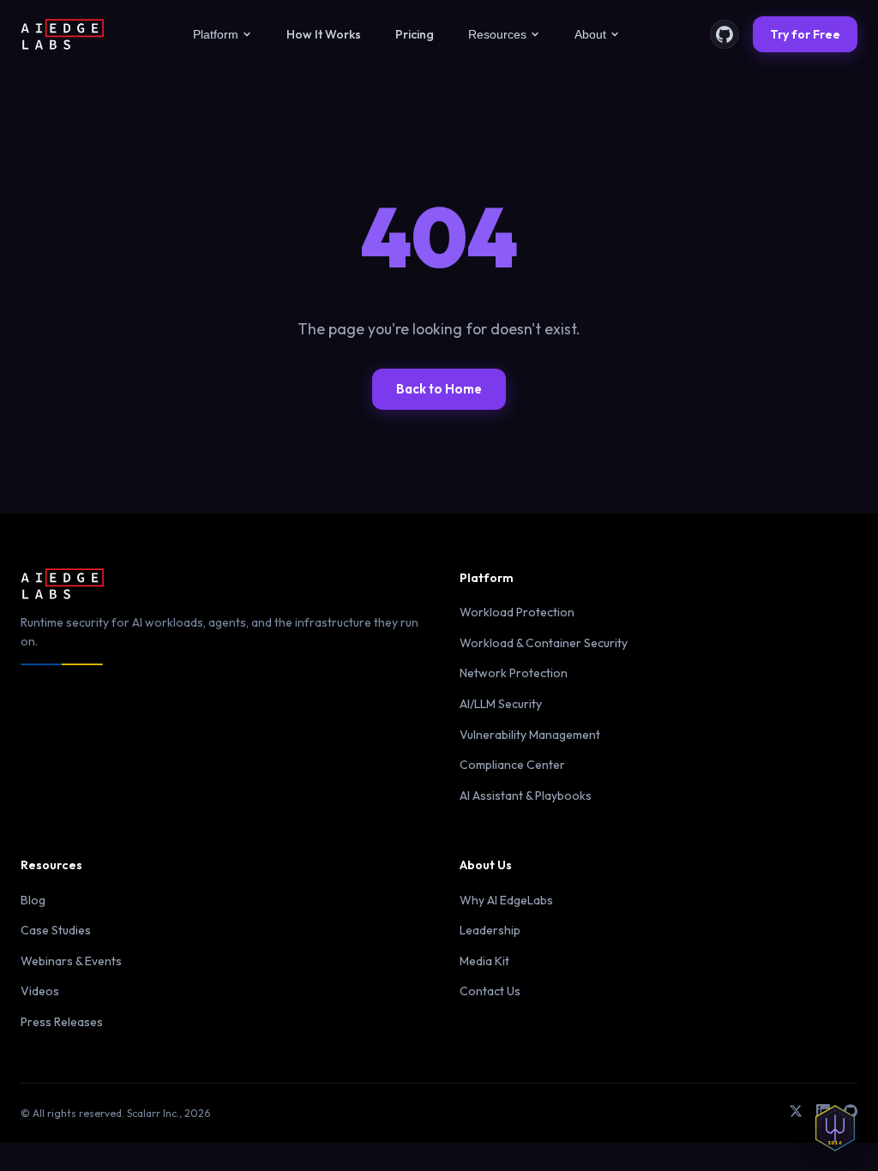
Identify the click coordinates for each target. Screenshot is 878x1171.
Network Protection (514, 673)
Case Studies (56, 930)
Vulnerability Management (530, 734)
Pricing (414, 34)
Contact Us (490, 991)
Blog (33, 900)
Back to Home (439, 389)
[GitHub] (724, 34)
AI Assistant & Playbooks (526, 795)
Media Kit (484, 961)
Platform (215, 34)
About (590, 34)
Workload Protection (517, 612)
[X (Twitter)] (796, 1113)
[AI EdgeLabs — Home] (62, 34)
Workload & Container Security (544, 643)
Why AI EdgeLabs (506, 900)
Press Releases (62, 1022)
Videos (40, 991)
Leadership (490, 930)
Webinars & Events (71, 961)
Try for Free (805, 34)
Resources (497, 34)
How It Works (323, 34)
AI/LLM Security (501, 704)
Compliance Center (512, 764)
